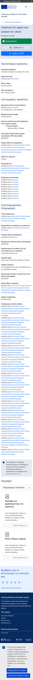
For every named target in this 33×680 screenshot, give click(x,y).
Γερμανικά (4, 168)
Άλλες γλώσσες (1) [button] (19, 525)
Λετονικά (14, 147)
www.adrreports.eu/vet (13, 474)
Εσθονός (21, 145)
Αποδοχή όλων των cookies (17, 670)
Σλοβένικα (20, 150)
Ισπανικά (16, 166)
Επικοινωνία (4, 633)
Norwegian (17, 152)
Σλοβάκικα (20, 170)
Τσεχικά (15, 145)
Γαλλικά (3, 147)
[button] (16, 47)
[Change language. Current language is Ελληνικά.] (26, 7)
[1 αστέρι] (3, 582)
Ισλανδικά (11, 152)
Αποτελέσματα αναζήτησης (13, 22)
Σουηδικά (4, 152)
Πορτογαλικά (5, 150)
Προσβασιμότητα (6, 623)
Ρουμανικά (13, 150)
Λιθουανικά (20, 147)
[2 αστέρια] (5, 582)
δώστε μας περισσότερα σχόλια (11, 588)
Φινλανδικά (27, 150)
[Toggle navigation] (30, 7)
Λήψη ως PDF (18, 53)
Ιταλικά (9, 147)
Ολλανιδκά (4, 170)
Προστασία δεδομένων (7, 615)
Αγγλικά (15, 79)
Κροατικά (27, 216)
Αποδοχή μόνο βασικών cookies (18, 675)
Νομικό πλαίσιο (5, 620)
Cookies (3, 618)
